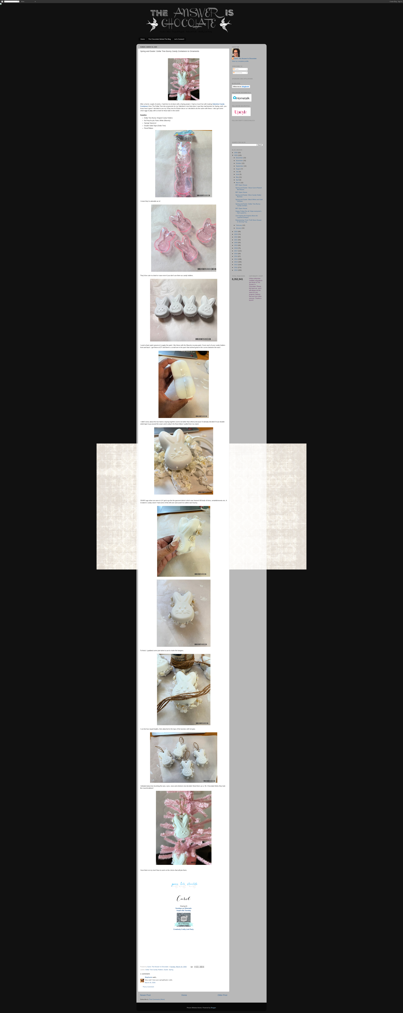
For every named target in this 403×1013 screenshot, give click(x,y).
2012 (236, 264)
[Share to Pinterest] (203, 967)
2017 (236, 251)
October (239, 163)
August (238, 169)
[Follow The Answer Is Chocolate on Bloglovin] (241, 87)
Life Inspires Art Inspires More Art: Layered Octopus (247, 216)
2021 (236, 240)
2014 (236, 259)
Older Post (222, 995)
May (237, 177)
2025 (236, 155)
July (237, 171)
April (237, 180)
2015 (236, 256)
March (238, 182)
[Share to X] (199, 967)
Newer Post (145, 995)
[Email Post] (191, 967)
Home (143, 39)
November (239, 160)
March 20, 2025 (150, 982)
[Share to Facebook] (201, 967)
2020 (236, 242)
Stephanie (148, 977)
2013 (236, 262)
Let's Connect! (179, 39)
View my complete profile (240, 61)
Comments (238, 72)
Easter (166, 969)
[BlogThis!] (197, 967)
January (239, 228)
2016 (236, 253)
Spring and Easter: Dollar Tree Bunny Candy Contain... (248, 204)
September (240, 166)
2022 (236, 237)
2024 (236, 231)
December (239, 158)
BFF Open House (241, 185)
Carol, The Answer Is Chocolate (245, 58)
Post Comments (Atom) (157, 999)
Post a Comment (148, 987)
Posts (236, 69)
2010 (236, 270)
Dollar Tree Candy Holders (154, 969)
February (239, 225)
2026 (236, 152)
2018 (236, 248)
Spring (171, 969)
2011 (236, 267)
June (238, 174)
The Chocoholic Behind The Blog (159, 39)
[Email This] (195, 967)
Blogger (213, 1007)
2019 (236, 245)
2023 (236, 234)
